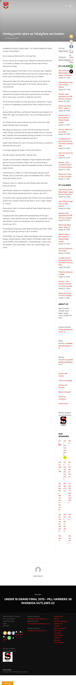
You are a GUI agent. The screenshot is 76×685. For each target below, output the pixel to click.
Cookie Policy (63, 403)
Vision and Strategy (65, 380)
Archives (61, 48)
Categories (62, 57)
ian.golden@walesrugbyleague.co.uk (65, 362)
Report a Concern (64, 392)
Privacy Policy (7, 669)
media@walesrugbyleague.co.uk (65, 345)
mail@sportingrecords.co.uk (37, 630)
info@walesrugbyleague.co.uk (37, 619)
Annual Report (59, 642)
